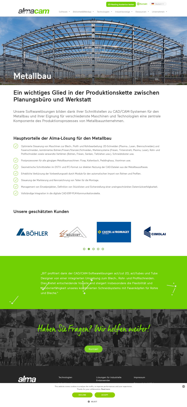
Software (63, 11)
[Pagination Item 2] (89, 249)
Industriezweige (122, 11)
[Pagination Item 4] (98, 249)
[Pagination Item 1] (84, 249)
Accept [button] (104, 395)
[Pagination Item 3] (93, 249)
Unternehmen (158, 11)
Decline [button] (82, 395)
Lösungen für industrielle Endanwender (108, 379)
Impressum (139, 377)
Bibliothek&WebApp (82, 11)
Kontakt (93, 349)
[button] (93, 402)
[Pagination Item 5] (103, 249)
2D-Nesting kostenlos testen (121, 4)
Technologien (103, 11)
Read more (105, 389)
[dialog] (93, 395)
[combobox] (183, 386)
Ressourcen (141, 11)
